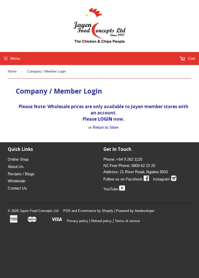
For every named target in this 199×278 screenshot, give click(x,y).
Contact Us (17, 188)
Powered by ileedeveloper (135, 211)
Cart (191, 58)
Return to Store (105, 127)
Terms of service (127, 221)
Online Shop (18, 159)
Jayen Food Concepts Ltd (39, 211)
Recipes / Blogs (21, 174)
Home (12, 71)
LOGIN (105, 119)
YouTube (114, 189)
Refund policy (101, 221)
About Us (16, 166)
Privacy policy (77, 221)
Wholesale (16, 181)
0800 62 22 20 (143, 165)
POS (66, 211)
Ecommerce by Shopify (95, 211)
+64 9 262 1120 (129, 159)
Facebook (137, 179)
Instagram (165, 179)
